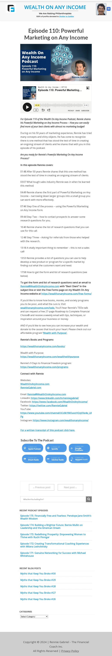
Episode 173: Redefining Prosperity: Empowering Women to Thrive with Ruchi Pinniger (53, 536)
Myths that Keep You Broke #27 (38, 592)
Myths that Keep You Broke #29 (38, 580)
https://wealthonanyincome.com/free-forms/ (66, 293)
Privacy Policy (70, 651)
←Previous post (41, 487)
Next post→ (70, 487)
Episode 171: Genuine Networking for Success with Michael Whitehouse (53, 554)
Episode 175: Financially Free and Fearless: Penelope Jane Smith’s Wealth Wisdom (55, 517)
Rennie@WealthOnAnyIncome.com (39, 286)
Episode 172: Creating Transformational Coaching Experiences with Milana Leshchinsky (54, 545)
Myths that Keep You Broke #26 (38, 599)
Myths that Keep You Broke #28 (38, 586)
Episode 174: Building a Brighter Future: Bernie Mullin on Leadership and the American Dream (51, 526)
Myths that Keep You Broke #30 (38, 573)
